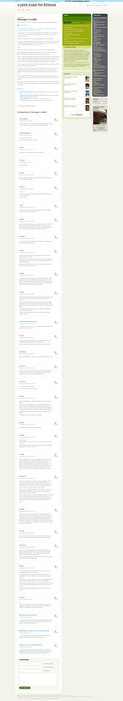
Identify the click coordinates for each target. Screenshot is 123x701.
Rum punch (67, 36)
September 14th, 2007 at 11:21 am (27, 456)
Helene (23, 160)
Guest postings (96, 38)
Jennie (23, 366)
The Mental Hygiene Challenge (71, 43)
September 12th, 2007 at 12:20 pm (27, 221)
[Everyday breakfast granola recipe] (100, 128)
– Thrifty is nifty (96, 56)
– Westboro (96, 61)
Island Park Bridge (22, 28)
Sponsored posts (97, 80)
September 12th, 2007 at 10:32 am (27, 206)
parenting (95, 62)
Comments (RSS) (102, 5)
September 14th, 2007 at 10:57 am (27, 424)
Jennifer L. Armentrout (71, 99)
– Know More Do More (98, 94)
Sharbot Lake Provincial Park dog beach (73, 29)
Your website (46, 670)
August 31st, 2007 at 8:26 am (26, 134)
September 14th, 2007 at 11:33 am (27, 478)
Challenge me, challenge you (100, 17)
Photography (54, 22)
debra (22, 173)
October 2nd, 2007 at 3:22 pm (26, 599)
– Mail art (95, 32)
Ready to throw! (32, 28)
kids (29, 105)
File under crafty (97, 31)
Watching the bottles (51, 28)
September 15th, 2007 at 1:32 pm (26, 547)
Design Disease (35, 698)
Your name (48, 663)
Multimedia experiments (98, 49)
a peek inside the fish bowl (29, 321)
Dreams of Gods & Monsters (71, 76)
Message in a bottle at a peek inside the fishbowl (35, 630)
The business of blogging (99, 84)
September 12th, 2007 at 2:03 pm (26, 238)
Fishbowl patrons (97, 34)
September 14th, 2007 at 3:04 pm (26, 532)
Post (24, 688)
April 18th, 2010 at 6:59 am (25, 646)
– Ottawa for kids (97, 59)
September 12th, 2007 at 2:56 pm (26, 252)
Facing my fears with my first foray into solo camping (76, 25)
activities (22, 105)
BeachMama (24, 119)
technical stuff (96, 83)
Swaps (94, 81)
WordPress (57, 695)
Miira (22, 147)
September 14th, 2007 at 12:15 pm (27, 511)
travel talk (95, 88)
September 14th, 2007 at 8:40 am (26, 323)
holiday (26, 105)
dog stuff (95, 20)
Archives (95, 101)
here (88, 62)
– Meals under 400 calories (99, 75)
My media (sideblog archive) (99, 50)
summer (33, 105)
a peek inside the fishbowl (36, 5)
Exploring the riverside (22, 30)
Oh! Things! (96, 53)
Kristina (24, 545)
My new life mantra (68, 27)
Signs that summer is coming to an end (31, 95)
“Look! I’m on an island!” (35, 30)
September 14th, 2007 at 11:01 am (27, 437)
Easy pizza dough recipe (99, 124)
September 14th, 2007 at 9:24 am (26, 337)
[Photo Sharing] (22, 25)
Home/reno (95, 40)
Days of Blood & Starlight (70, 84)
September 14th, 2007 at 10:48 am (27, 367)
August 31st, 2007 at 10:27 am (26, 149)
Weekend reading (97, 91)
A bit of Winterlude (25, 98)
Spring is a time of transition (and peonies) (74, 31)
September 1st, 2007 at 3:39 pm (26, 188)
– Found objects (97, 54)
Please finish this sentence (99, 67)
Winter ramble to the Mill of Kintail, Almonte (74, 41)
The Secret (23, 100)
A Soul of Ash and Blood (69, 98)
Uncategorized (96, 90)
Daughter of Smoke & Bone (70, 91)
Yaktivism (95, 93)
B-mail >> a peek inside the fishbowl (32, 645)
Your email (48, 667)
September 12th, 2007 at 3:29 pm (26, 275)
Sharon (23, 187)
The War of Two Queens (70, 105)
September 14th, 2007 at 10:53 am (27, 398)
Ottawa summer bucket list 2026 (71, 34)
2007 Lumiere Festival (26, 92)
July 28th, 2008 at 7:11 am (25, 632)
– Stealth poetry (97, 29)
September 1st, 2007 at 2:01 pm (26, 174)
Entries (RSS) (91, 5)
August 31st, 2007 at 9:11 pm (26, 162)
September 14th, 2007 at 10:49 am (27, 383)
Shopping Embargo (97, 78)
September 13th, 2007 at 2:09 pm (26, 293)
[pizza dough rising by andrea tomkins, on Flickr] (100, 123)
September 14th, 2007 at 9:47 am (26, 353)
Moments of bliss (97, 47)
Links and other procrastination (96, 42)
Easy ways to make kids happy (39, 22)
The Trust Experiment (98, 87)
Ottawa (49, 22)
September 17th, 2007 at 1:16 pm (26, 567)
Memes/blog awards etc (98, 44)
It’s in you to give (68, 33)
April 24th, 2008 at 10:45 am (25, 616)
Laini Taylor (68, 77)
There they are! (41, 28)
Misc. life (95, 46)
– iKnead (95, 74)
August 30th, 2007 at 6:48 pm (26, 120)
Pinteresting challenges (98, 65)
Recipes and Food (97, 72)
